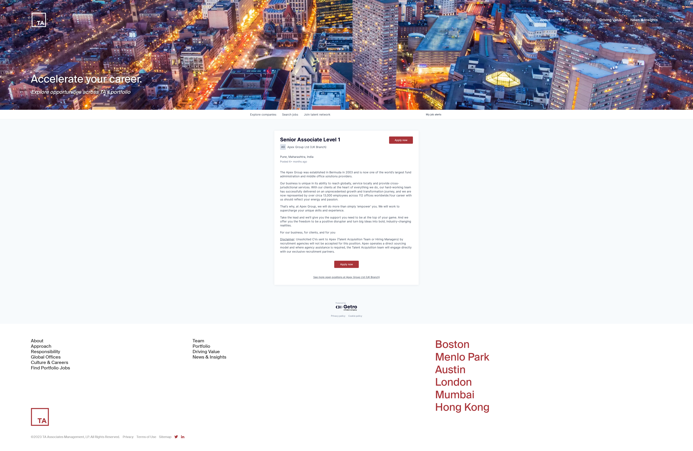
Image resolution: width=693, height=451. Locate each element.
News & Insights (209, 357)
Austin (450, 369)
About (37, 341)
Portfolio (201, 346)
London (453, 382)
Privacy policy (338, 316)
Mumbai (454, 395)
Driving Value (206, 351)
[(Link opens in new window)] (176, 437)
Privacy (128, 437)
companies (263, 114)
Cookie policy (355, 316)
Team (198, 341)
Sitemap (165, 437)
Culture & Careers (49, 362)
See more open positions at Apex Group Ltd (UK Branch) (346, 277)
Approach (41, 346)
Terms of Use (146, 437)
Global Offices (46, 357)
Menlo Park (462, 357)
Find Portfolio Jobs (50, 368)
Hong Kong (462, 407)
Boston (452, 344)
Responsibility (45, 351)
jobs (290, 114)
